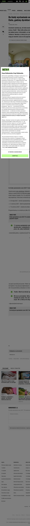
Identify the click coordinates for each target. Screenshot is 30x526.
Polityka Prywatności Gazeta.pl (9, 115)
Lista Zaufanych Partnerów (11, 147)
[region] (15, 112)
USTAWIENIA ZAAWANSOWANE (15, 151)
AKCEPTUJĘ (15, 155)
